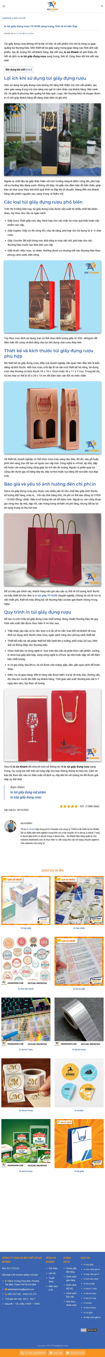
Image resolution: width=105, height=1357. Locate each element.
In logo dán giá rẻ (91, 1274)
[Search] (102, 6)
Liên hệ (52, 1273)
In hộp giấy (26, 928)
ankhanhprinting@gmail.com (21, 1289)
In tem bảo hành (26, 989)
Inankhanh (6, 18)
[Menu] (3, 6)
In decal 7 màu (26, 1049)
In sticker (79, 1110)
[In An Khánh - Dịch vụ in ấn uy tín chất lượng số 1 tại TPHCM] (52, 6)
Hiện (29, 69)
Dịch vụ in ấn (19, 18)
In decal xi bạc (79, 1049)
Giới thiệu (53, 1268)
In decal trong (26, 1110)
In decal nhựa (25, 1171)
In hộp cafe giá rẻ (92, 1317)
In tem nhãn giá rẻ (92, 1269)
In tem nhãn (79, 928)
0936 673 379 (29, 1294)
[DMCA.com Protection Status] (89, 1330)
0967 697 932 (14, 1294)
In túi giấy (79, 1171)
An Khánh (29, 33)
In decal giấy (79, 989)
